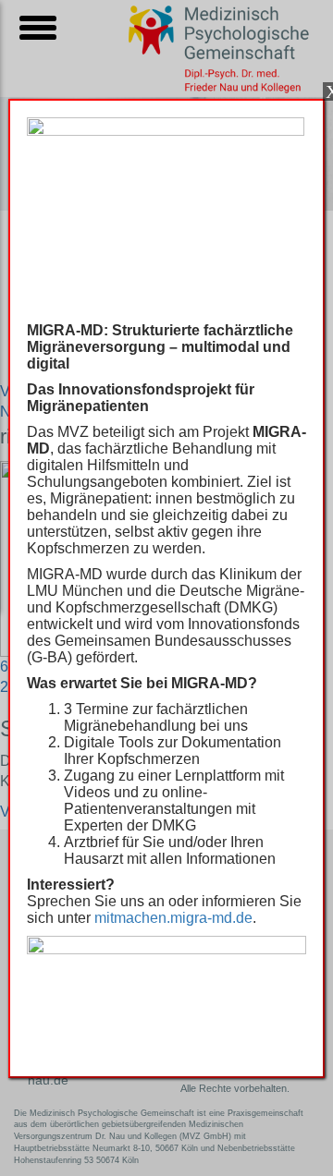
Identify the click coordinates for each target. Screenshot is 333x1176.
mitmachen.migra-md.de (173, 918)
